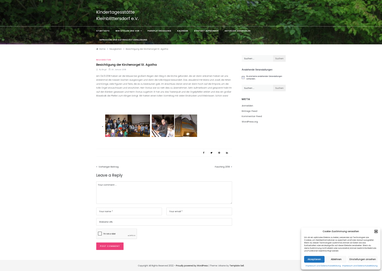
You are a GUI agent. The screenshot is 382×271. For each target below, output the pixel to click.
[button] (376, 231)
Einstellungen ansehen (362, 259)
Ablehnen (336, 259)
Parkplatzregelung (159, 30)
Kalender (182, 30)
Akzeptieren (314, 259)
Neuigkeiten (103, 60)
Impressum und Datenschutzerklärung (323, 265)
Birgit (104, 69)
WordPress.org (250, 121)
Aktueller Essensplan (238, 30)
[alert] (264, 77)
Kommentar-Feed (252, 116)
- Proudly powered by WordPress (191, 265)
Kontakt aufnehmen (206, 30)
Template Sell (236, 265)
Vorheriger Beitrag (108, 166)
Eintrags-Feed (249, 111)
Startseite (103, 30)
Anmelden (247, 105)
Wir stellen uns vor (127, 30)
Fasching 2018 (222, 166)
